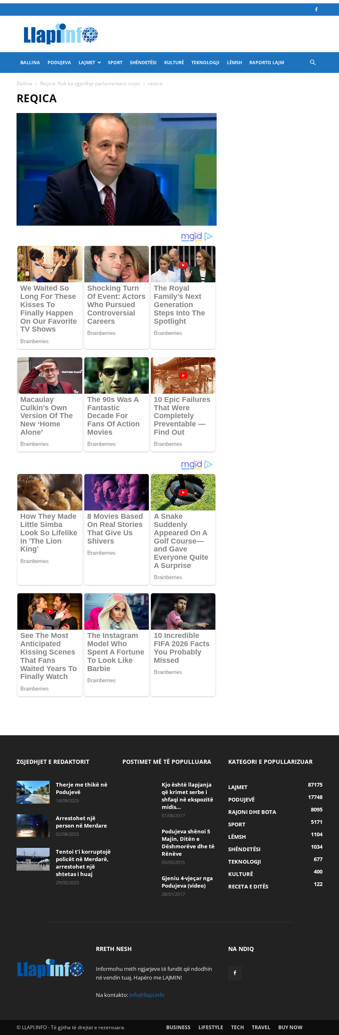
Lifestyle (210, 1027)
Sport (115, 62)
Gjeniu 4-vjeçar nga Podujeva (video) (187, 881)
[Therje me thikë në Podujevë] (33, 792)
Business (178, 1027)
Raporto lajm (266, 62)
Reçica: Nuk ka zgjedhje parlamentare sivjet (90, 83)
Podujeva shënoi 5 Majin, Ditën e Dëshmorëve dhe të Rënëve (188, 842)
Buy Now (290, 1027)
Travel (261, 1027)
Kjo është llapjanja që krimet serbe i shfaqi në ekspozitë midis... (187, 796)
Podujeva (59, 62)
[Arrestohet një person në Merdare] (33, 825)
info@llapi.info (147, 995)
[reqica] (117, 223)
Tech (237, 1027)
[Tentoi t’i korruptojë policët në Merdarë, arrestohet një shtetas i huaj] (33, 859)
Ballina (30, 62)
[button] (312, 63)
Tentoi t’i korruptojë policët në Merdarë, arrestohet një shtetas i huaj (83, 863)
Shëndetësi (143, 62)
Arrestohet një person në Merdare (81, 821)
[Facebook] (316, 9)
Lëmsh (234, 62)
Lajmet (87, 62)
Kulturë (174, 62)
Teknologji (205, 62)
